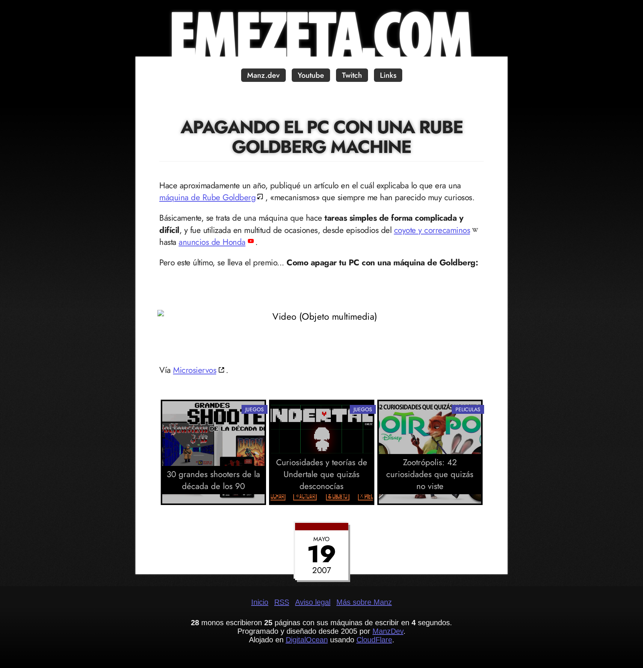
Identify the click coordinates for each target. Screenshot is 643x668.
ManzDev (387, 631)
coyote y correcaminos (432, 230)
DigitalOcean (307, 640)
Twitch (352, 75)
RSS (281, 602)
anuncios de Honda (212, 242)
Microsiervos (194, 370)
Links (388, 75)
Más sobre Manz (364, 602)
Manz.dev (263, 75)
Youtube (311, 75)
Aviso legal (312, 602)
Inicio (259, 602)
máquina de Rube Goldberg (207, 197)
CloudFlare (374, 640)
